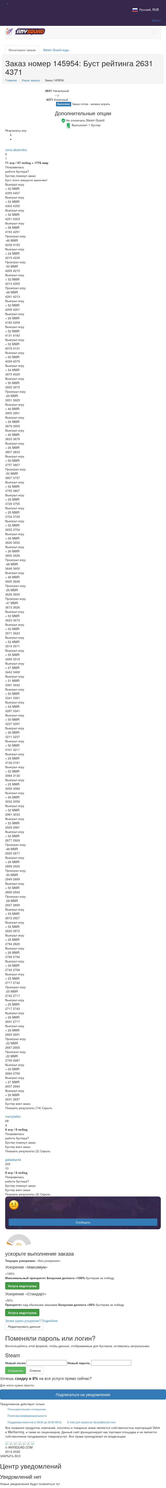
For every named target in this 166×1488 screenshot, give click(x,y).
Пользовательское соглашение (27, 1409)
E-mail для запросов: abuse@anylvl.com (91, 1422)
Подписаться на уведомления (83, 1394)
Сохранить (15, 1370)
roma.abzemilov (16, 150)
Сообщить (83, 1222)
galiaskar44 (13, 1159)
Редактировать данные (24, 1326)
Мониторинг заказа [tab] (22, 50)
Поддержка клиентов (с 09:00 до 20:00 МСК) (35, 1422)
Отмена (35, 1370)
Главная (11, 80)
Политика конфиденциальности (27, 1415)
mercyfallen (13, 1116)
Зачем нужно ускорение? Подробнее (31, 1320)
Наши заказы (31, 80)
